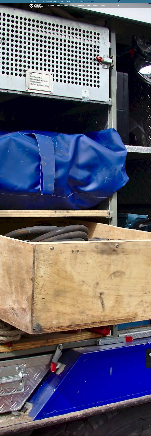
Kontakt (103, 6)
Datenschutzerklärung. (89, 1)
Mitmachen (81, 6)
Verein (88, 6)
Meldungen (51, 6)
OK (119, 1)
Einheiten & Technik (62, 6)
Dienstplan (95, 6)
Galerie (73, 6)
